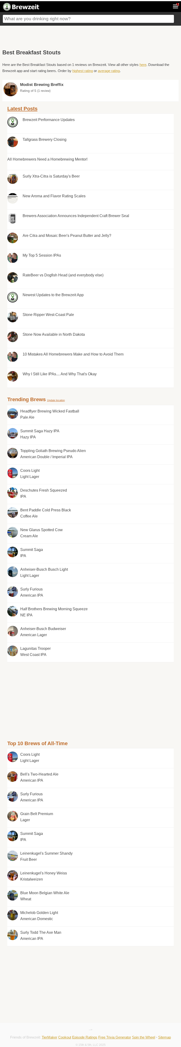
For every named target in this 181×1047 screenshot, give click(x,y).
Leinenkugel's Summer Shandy (46, 856)
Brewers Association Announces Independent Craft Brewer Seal (76, 216)
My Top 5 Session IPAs (42, 255)
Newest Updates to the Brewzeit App (53, 295)
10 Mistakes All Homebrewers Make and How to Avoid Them (73, 354)
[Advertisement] (90, 36)
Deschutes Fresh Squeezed (43, 493)
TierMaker (49, 1037)
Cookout (64, 1037)
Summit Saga (31, 553)
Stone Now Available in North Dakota (54, 334)
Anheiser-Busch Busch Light (44, 572)
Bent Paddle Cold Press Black (45, 513)
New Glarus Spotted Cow (41, 533)
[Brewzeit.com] (21, 10)
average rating (109, 71)
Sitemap (164, 1037)
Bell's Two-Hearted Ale (39, 777)
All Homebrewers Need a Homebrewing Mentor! (47, 159)
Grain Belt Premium (36, 817)
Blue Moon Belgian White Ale (44, 896)
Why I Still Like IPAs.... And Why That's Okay (60, 374)
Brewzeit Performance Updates (49, 120)
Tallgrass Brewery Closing (44, 139)
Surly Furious (31, 592)
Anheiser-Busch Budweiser (43, 632)
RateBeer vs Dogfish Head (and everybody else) (63, 275)
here (143, 65)
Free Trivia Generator (114, 1037)
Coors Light (30, 474)
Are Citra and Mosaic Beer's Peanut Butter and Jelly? (67, 236)
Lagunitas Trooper (35, 652)
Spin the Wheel (143, 1037)
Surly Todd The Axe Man (40, 935)
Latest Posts (22, 109)
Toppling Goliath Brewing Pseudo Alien (53, 454)
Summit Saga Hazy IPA (39, 434)
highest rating (82, 71)
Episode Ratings (84, 1037)
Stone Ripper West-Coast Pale (48, 315)
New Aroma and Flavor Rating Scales (54, 196)
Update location (56, 400)
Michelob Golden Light (39, 916)
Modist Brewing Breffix (41, 84)
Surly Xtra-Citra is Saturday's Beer (51, 176)
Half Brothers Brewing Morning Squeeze (54, 612)
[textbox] (88, 19)
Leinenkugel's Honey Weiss (43, 876)
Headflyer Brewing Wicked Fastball (49, 414)
